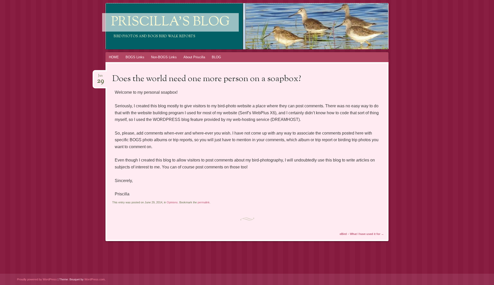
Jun (100, 77)
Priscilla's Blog (170, 22)
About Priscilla (194, 57)
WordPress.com (94, 279)
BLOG (216, 57)
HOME (114, 57)
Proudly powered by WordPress (37, 279)
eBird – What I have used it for (362, 233)
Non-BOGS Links (164, 57)
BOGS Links (135, 57)
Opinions (172, 202)
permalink (204, 202)
